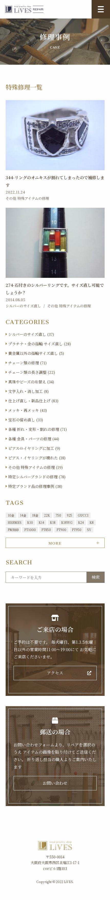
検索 (96, 577)
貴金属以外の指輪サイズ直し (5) (36, 353)
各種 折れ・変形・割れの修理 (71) (37, 429)
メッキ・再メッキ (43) (27, 410)
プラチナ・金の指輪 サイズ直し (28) (39, 343)
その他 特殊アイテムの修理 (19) (35, 467)
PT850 (46, 529)
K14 (41, 522)
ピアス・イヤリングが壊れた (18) (36, 457)
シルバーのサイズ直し (23, 306)
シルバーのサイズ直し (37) (31, 334)
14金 (23, 515)
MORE (54, 542)
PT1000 (30, 529)
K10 (30, 522)
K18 (53, 522)
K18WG (66, 522)
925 (69, 515)
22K (47, 515)
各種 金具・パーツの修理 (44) (33, 438)
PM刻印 (13, 529)
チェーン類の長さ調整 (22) (31, 372)
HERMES (14, 522)
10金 (11, 515)
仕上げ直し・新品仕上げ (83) (33, 400)
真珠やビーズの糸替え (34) (31, 381)
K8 (92, 522)
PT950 (76, 529)
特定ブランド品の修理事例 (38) (35, 486)
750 (58, 515)
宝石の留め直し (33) (25, 419)
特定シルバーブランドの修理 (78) (36, 476)
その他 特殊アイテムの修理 (27, 198)
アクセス (55, 673)
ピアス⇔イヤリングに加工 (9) (34, 448)
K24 (81, 522)
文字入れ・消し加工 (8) (28, 391)
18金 (35, 515)
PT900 (61, 529)
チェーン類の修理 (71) (27, 362)
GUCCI (83, 515)
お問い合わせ (55, 783)
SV (89, 529)
